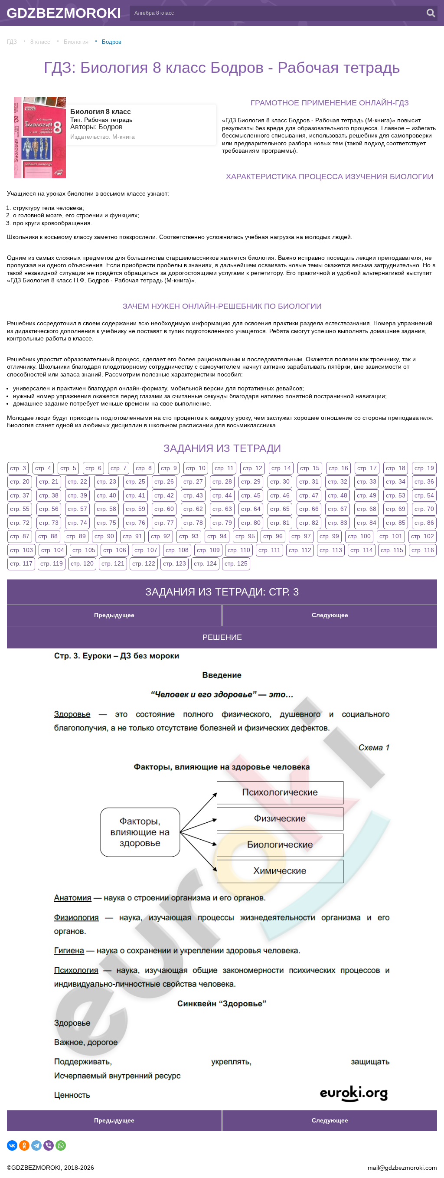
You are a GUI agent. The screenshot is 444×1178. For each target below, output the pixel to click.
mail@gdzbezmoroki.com (402, 1167)
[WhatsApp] (61, 1145)
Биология (76, 42)
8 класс (40, 42)
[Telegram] (36, 1145)
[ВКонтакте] (12, 1145)
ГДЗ (12, 42)
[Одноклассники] (24, 1145)
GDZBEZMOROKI (64, 13)
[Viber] (48, 1145)
